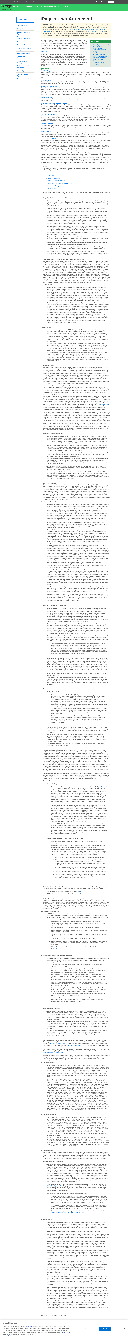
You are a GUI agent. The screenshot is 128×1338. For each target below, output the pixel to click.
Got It (105, 1329)
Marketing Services (53, 6)
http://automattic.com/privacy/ (76, 1045)
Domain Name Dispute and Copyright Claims (60, 183)
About (66, 6)
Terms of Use (30, 1326)
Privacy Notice (21, 45)
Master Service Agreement (79, 29)
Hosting (16, 6)
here (104, 428)
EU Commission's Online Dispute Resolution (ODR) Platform (78, 1211)
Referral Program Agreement (22, 75)
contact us (44, 51)
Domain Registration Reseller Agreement (23, 37)
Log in (111, 2)
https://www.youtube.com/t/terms (79, 1051)
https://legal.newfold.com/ (95, 31)
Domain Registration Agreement (23, 33)
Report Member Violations (25, 79)
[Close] (125, 1329)
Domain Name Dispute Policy (24, 49)
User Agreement (22, 25)
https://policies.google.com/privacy (53, 1052)
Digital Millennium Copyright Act (22, 62)
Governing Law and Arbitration (98, 63)
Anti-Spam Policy (22, 42)
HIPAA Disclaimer (98, 48)
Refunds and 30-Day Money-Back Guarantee (100, 55)
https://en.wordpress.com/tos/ (58, 1043)
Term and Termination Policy (49, 86)
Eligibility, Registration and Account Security (101, 45)
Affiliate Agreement (23, 71)
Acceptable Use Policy (24, 29)
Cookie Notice (8, 1336)
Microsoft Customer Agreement (23, 57)
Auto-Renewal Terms (99, 53)
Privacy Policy (65, 1332)
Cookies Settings (91, 1329)
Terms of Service (25, 20)
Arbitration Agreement (53, 178)
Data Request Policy (23, 53)
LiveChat (99, 699)
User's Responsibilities (99, 57)
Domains (38, 6)
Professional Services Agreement (24, 66)
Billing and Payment (99, 59)
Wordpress (27, 6)
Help (96, 2)
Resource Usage (98, 61)
